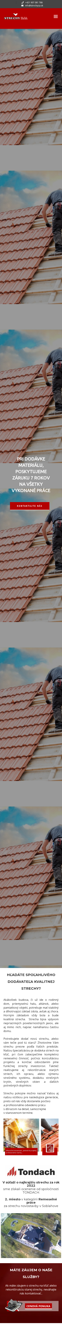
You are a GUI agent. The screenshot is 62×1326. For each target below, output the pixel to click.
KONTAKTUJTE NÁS (29, 505)
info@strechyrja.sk (34, 5)
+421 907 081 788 (34, 2)
